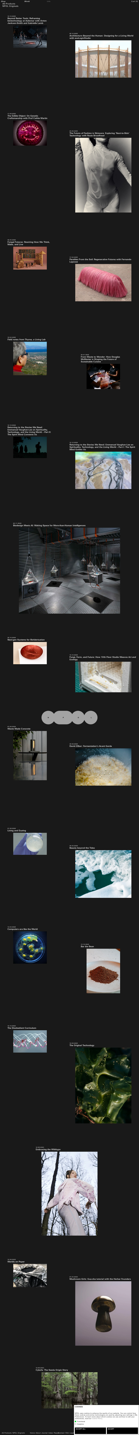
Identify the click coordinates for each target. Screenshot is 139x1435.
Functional (81, 1421)
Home (32, 1433)
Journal (44, 1433)
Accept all (81, 1429)
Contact (61, 1433)
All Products (8, 3)
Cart (134, 1)
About (38, 1433)
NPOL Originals (10, 6)
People (56, 1433)
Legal (72, 1433)
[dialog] (106, 1420)
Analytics (80, 1424)
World (27, 1)
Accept (111, 1429)
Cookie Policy (97, 1418)
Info (48, 1)
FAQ (67, 1433)
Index (50, 1433)
